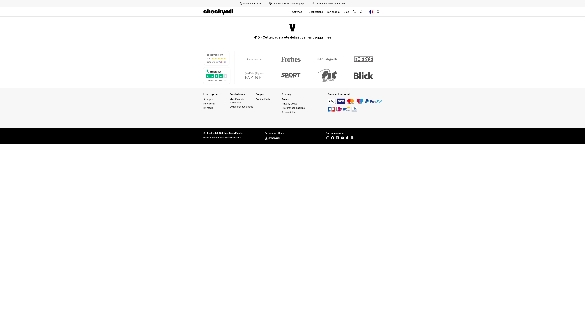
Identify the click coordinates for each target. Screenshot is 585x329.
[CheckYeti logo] (218, 12)
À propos (208, 99)
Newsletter (209, 103)
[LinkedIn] (337, 138)
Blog (346, 11)
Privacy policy (289, 103)
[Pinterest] (352, 138)
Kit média (208, 107)
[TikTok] (347, 138)
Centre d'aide (263, 99)
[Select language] (371, 12)
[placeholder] (378, 12)
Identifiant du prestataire (237, 101)
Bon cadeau (333, 11)
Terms (285, 99)
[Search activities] (361, 12)
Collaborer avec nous (241, 106)
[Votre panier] (355, 12)
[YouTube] (342, 138)
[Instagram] (328, 138)
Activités (297, 11)
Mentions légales (233, 133)
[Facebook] (332, 138)
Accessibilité (289, 112)
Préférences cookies (293, 107)
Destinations (316, 11)
